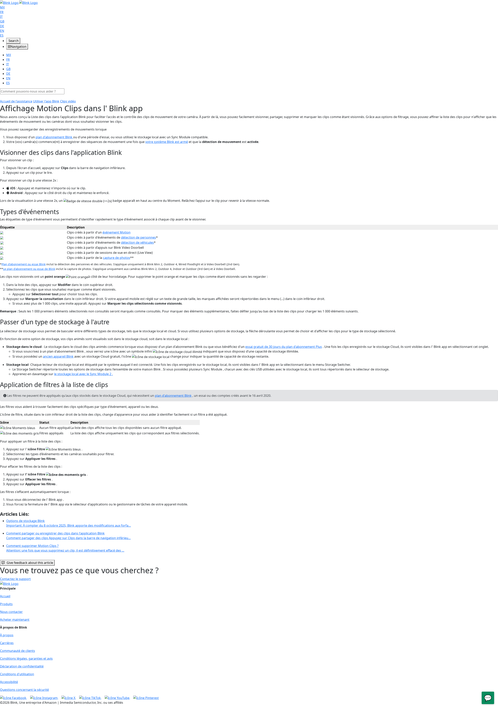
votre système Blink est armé (166, 142)
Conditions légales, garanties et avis (26, 658)
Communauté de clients (17, 651)
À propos (6, 635)
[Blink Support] (19, 2)
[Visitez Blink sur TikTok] (90, 697)
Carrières (7, 643)
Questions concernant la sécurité (24, 690)
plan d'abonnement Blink (54, 137)
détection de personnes (138, 237)
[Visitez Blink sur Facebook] (13, 697)
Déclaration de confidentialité (22, 666)
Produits (6, 604)
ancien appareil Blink (58, 356)
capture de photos (116, 258)
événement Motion (117, 232)
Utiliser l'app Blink (46, 101)
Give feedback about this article (30, 563)
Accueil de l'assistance (16, 101)
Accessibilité (9, 682)
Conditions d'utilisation (17, 674)
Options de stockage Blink (68, 523)
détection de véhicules (137, 242)
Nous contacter (11, 612)
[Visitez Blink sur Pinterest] (146, 697)
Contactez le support (15, 579)
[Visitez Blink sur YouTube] (117, 697)
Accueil (5, 596)
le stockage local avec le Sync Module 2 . (83, 374)
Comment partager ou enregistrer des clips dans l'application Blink (68, 535)
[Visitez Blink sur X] (68, 697)
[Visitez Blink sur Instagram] (44, 697)
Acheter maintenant (14, 619)
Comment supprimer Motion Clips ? (65, 548)
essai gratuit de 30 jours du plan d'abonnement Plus (283, 347)
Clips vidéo (68, 101)
